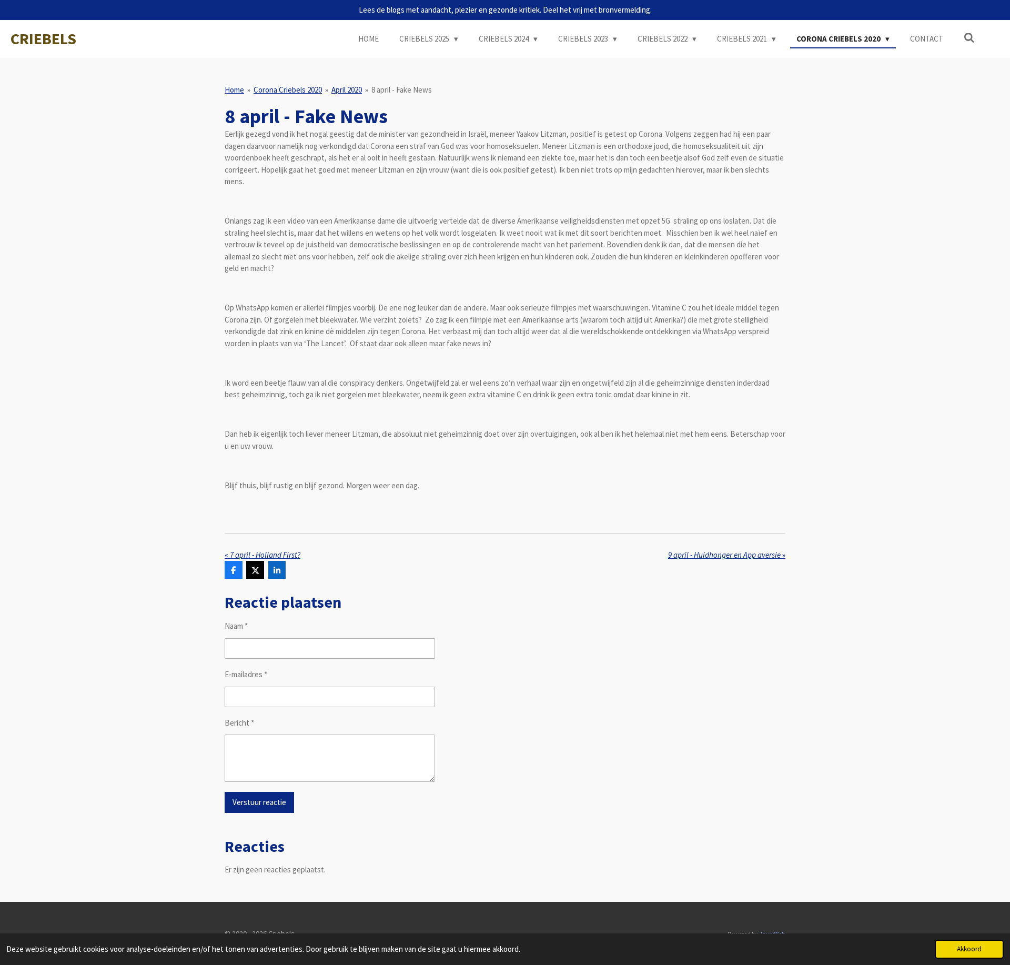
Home (234, 90)
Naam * (236, 626)
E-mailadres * (246, 674)
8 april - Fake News (401, 90)
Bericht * (239, 723)
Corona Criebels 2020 (288, 90)
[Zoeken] (969, 38)
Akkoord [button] (969, 948)
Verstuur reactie (259, 802)
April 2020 (346, 90)
